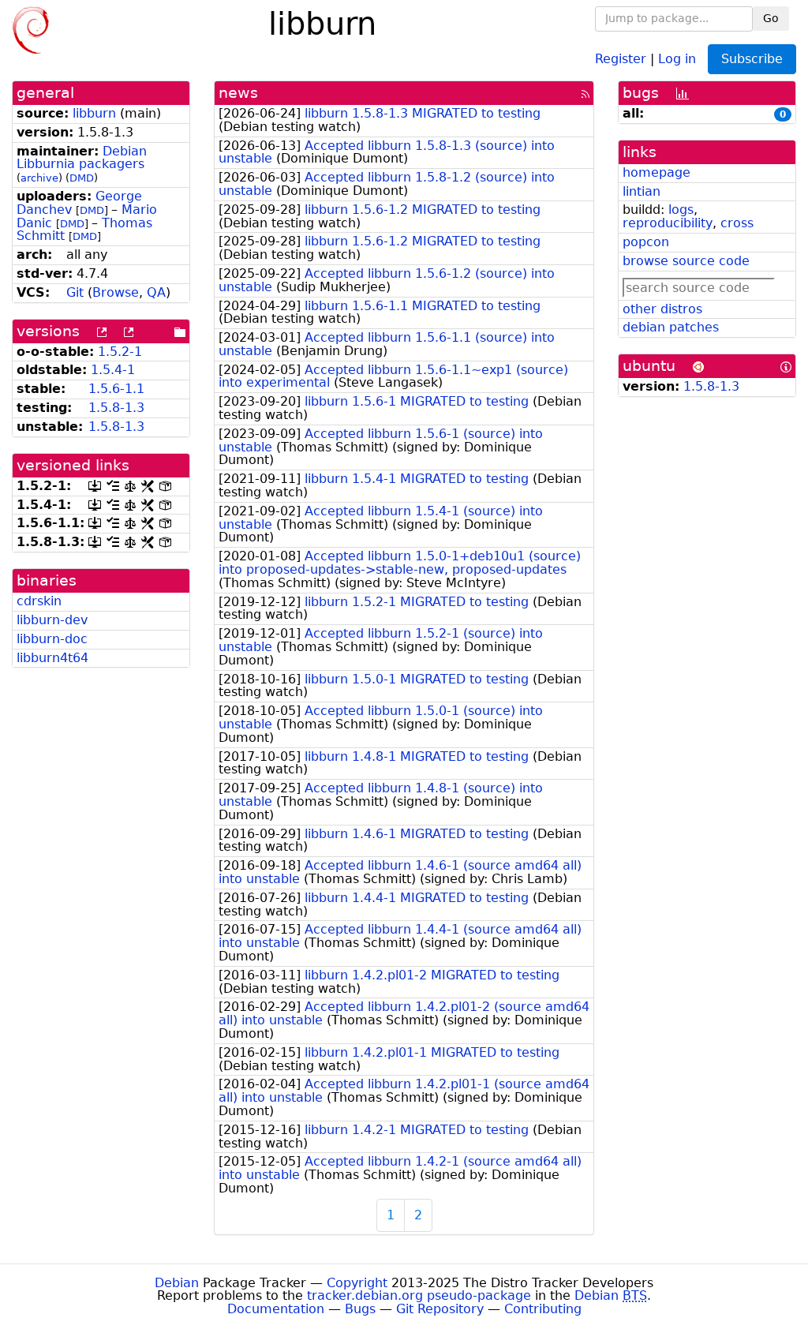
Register (620, 58)
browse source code (686, 260)
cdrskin (39, 600)
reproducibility (668, 222)
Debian (177, 1282)
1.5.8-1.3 (116, 407)
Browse (115, 292)
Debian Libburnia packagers (82, 158)
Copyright (357, 1282)
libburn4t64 (52, 657)
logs (681, 209)
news (238, 93)
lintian (641, 191)
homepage (656, 172)
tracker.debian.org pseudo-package (419, 1295)
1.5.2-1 (120, 351)
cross (737, 222)
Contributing (543, 1308)
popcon (646, 241)
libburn (94, 113)
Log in (677, 58)
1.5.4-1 (113, 369)
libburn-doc (52, 638)
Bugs (360, 1308)
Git (75, 292)
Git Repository (440, 1308)
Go (771, 18)
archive (39, 178)
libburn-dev (52, 619)
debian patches (671, 327)
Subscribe (752, 58)
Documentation (275, 1308)
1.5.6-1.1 (116, 388)
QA (156, 292)
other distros (662, 308)
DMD (81, 178)
